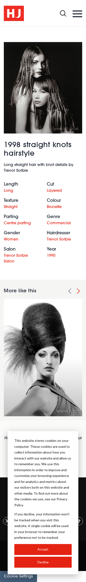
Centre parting (17, 223)
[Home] (14, 13)
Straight (10, 207)
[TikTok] (79, 521)
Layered (54, 191)
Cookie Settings (18, 576)
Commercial (59, 223)
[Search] (63, 13)
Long (8, 191)
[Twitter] (7, 521)
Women (11, 239)
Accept (43, 549)
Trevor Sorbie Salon (16, 258)
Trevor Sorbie (59, 239)
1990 (51, 256)
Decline (43, 562)
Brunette (54, 207)
